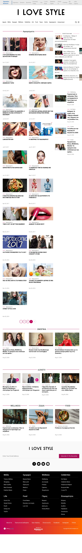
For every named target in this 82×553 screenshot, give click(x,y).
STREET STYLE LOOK (9, 309)
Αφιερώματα (52, 22)
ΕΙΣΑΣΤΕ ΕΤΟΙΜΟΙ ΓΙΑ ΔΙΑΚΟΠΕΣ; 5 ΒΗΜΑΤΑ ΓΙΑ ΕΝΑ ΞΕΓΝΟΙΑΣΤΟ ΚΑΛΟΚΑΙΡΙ (14, 112)
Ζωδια (41, 406)
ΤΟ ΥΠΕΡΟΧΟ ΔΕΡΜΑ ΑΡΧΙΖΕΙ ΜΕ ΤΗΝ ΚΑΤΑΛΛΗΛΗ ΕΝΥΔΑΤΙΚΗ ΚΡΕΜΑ (41, 112)
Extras (63, 514)
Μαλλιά (60, 348)
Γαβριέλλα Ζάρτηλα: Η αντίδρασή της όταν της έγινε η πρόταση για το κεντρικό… (49, 389)
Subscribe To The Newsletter (69, 456)
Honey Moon (45, 508)
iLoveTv (41, 370)
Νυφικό (44, 500)
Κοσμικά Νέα (65, 487)
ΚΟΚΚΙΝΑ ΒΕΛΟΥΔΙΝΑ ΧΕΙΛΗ (37, 55)
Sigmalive (15, 2)
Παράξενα (64, 508)
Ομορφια (41, 329)
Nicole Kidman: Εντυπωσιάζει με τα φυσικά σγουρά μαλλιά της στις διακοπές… (66, 351)
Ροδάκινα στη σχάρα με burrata (65, 428)
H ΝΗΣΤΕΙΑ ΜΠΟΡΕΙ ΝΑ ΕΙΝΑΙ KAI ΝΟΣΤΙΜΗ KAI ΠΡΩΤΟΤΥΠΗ (13, 196)
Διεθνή (63, 506)
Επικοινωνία (47, 522)
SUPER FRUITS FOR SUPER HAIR (12, 167)
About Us (9, 522)
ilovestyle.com (75, 528)
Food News (26, 500)
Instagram (65, 522)
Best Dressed (8, 487)
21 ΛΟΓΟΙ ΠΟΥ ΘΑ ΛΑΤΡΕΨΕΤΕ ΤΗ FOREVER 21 (39, 196)
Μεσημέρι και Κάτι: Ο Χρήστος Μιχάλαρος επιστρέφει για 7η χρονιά (11, 388)
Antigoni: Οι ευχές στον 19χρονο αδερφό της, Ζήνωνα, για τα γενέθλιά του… (73, 115)
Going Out (7, 508)
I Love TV (8, 385)
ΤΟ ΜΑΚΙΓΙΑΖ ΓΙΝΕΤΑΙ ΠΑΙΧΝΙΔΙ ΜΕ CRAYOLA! (40, 168)
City (41, 2)
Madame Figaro (52, 2)
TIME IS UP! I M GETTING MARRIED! (14, 224)
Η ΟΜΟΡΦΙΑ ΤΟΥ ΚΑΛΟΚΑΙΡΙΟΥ (38, 139)
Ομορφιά (14, 22)
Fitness (44, 484)
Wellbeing (73, 92)
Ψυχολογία (45, 490)
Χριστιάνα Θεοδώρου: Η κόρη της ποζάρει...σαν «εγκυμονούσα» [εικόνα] (71, 46)
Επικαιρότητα (67, 496)
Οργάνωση (45, 503)
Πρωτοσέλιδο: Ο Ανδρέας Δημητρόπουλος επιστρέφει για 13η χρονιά (30, 388)
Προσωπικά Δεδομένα (22, 522)
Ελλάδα (63, 503)
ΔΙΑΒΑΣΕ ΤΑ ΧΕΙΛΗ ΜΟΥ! (36, 224)
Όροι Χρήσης (36, 522)
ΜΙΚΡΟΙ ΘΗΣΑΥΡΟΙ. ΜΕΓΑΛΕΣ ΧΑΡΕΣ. (40, 83)
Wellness (20, 22)
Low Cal (25, 506)
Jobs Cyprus (76, 2)
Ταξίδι (6, 511)
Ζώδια (46, 22)
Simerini (22, 2)
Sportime (28, 2)
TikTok (74, 522)
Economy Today (35, 2)
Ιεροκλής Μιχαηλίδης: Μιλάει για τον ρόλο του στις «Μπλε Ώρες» (69, 388)
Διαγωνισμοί (61, 22)
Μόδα (9, 22)
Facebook (56, 522)
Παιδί (5, 506)
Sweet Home (7, 503)
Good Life (7, 500)
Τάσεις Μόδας (8, 479)
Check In (59, 2)
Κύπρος (63, 500)
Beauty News (35, 348)
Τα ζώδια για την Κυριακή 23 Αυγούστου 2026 (72, 130)
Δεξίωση (45, 506)
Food (36, 22)
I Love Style (45, 2)
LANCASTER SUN (8, 139)
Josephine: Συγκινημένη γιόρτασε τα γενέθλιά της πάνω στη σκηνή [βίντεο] (70, 61)
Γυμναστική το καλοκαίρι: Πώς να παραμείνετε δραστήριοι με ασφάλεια (72, 98)
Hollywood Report (66, 484)
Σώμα (71, 139)
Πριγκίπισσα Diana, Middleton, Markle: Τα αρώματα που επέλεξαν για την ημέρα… (73, 147)
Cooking (65, 2)
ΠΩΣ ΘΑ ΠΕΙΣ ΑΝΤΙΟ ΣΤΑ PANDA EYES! (15, 280)
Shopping (6, 482)
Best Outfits (7, 484)
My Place (70, 2)
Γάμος (41, 22)
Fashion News (8, 490)
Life (33, 22)
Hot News (72, 109)
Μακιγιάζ (26, 482)
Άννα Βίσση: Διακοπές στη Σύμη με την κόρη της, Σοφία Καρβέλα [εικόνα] (71, 77)
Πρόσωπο (26, 484)
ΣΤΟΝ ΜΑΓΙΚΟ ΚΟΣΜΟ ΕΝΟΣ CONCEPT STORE (38, 253)
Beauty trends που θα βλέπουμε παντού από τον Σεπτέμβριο (39, 350)
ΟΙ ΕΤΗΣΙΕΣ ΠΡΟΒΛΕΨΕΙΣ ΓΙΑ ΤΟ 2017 (14, 252)
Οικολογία (64, 511)
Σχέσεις (44, 487)
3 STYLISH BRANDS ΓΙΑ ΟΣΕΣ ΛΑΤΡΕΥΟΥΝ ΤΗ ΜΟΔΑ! (12, 55)
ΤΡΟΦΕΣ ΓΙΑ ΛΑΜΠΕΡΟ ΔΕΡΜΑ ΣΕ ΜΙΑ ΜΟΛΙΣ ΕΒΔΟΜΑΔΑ (41, 281)
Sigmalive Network (6, 2)
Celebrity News (65, 482)
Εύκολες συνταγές (63, 426)
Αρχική (4, 22)
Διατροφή (45, 482)
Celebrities (27, 22)
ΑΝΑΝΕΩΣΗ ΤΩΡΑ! (8, 83)
